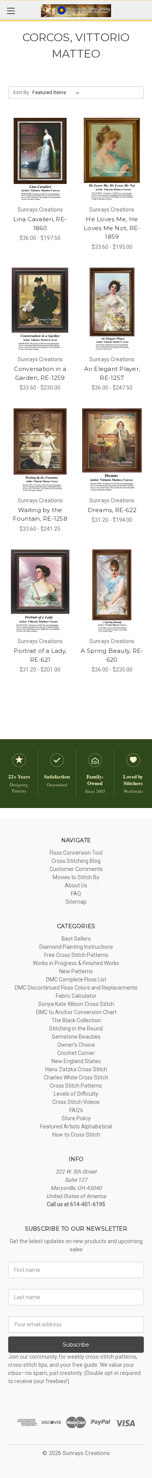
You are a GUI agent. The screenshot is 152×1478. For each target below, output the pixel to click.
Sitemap (76, 902)
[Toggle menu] (10, 10)
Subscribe (76, 1344)
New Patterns (76, 971)
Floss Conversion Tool (76, 853)
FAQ (76, 893)
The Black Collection (76, 1020)
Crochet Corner (76, 1053)
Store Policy (76, 1118)
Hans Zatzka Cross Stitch (76, 1069)
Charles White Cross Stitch (76, 1077)
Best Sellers (76, 939)
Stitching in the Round (76, 1028)
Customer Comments (76, 869)
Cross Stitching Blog (76, 861)
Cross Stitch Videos (76, 1102)
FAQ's (76, 1110)
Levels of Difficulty (76, 1094)
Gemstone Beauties (76, 1037)
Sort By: (21, 92)
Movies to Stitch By (76, 877)
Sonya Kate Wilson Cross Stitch (76, 1004)
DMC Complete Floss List (76, 979)
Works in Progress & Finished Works (76, 963)
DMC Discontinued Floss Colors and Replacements (76, 988)
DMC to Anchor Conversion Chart (76, 1012)
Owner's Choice (76, 1045)
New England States (76, 1061)
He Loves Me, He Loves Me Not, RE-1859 (112, 227)
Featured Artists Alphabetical (76, 1126)
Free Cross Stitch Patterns (76, 955)
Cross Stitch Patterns (76, 1086)
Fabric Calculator (76, 996)
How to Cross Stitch (76, 1135)
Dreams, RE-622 (112, 510)
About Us (76, 885)
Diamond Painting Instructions (76, 947)
